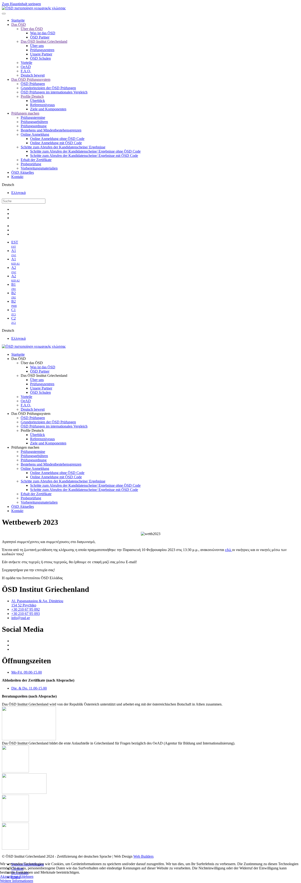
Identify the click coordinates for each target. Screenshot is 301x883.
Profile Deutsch (32, 96)
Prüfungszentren (42, 50)
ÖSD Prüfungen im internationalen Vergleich (54, 92)
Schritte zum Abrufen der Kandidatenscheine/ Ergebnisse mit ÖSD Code (84, 156)
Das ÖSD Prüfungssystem (30, 79)
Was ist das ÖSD (42, 33)
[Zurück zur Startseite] (34, 8)
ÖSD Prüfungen (33, 84)
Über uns (37, 46)
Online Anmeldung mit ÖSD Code (56, 143)
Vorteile (26, 63)
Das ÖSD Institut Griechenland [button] (44, 376)
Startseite (18, 20)
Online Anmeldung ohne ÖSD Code (57, 139)
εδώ (228, 550)
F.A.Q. (26, 71)
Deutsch (8, 185)
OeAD (26, 67)
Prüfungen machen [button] (25, 447)
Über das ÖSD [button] (32, 363)
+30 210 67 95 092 (25, 609)
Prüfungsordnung (34, 126)
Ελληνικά (18, 193)
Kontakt (17, 177)
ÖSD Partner (39, 37)
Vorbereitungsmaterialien (39, 168)
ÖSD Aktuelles (22, 172)
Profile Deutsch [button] (32, 430)
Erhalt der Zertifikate (36, 160)
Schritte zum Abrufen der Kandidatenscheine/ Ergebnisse (63, 147)
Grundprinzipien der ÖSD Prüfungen (48, 88)
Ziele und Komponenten (48, 109)
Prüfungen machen (25, 113)
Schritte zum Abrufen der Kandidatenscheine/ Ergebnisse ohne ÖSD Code (85, 151)
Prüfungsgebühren (34, 122)
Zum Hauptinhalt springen (21, 4)
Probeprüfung (31, 164)
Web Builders (143, 856)
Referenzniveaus (42, 105)
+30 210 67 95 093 (25, 614)
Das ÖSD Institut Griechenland (44, 41)
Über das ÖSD (32, 29)
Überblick (37, 101)
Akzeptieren (9, 877)
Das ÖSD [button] (18, 359)
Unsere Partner (41, 54)
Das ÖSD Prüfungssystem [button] (30, 414)
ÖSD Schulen (40, 58)
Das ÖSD (18, 25)
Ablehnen (26, 877)
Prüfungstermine (33, 118)
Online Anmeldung (35, 134)
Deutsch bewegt (33, 75)
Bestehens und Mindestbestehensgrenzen (51, 130)
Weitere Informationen (16, 881)
